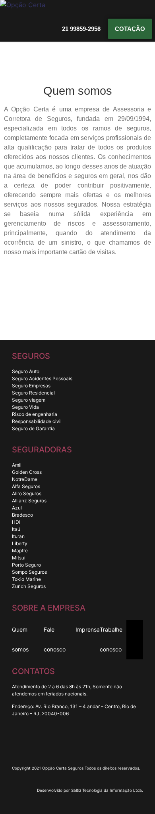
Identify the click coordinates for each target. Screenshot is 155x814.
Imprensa (88, 629)
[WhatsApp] (83, 739)
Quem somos (20, 639)
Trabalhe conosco (111, 639)
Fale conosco (55, 639)
